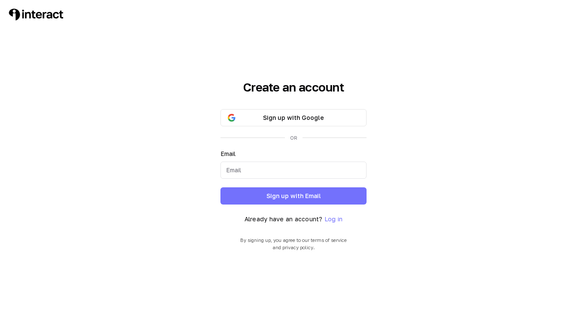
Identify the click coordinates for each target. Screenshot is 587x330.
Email (227, 153)
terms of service (329, 240)
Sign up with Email (293, 195)
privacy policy (297, 247)
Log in (333, 219)
